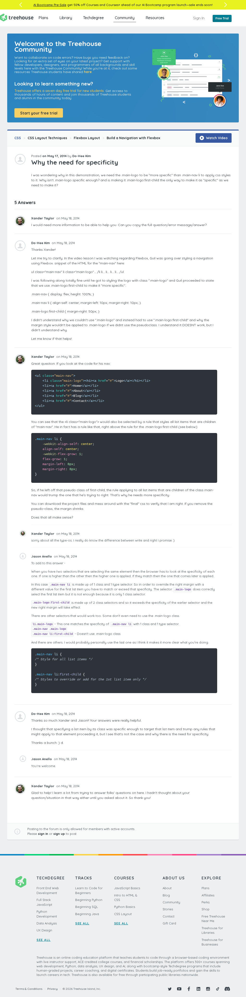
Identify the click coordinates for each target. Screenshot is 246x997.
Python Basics (124, 907)
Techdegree (93, 17)
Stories (168, 909)
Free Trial (222, 18)
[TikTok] (217, 989)
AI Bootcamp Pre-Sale (49, 5)
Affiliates (208, 895)
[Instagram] (208, 989)
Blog (166, 895)
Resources (155, 17)
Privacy (52, 989)
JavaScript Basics (127, 888)
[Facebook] (188, 989)
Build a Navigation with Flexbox (133, 138)
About (167, 888)
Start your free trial (38, 113)
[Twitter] (169, 989)
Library (65, 17)
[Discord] (227, 989)
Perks (205, 902)
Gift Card (169, 923)
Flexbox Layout (87, 138)
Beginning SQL (86, 907)
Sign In (198, 18)
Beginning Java (87, 914)
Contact (168, 916)
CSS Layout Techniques (47, 138)
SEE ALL (44, 940)
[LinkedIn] (198, 989)
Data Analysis (47, 923)
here (88, 72)
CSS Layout (123, 914)
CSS (17, 138)
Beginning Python (88, 900)
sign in (43, 834)
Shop (205, 909)
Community (125, 17)
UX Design (44, 930)
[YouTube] (179, 989)
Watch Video (216, 138)
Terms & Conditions (28, 989)
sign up (59, 834)
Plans (43, 17)
